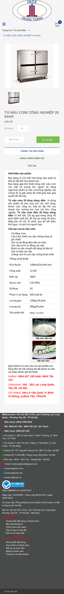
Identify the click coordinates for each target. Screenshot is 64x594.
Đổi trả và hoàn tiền (15, 548)
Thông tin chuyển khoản (17, 554)
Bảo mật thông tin (14, 524)
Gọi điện (49, 139)
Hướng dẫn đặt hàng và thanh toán (22, 521)
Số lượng (8, 128)
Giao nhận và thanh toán (17, 545)
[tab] (32, 151)
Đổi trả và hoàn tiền (15, 533)
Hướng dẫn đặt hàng (16, 542)
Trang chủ (7, 30)
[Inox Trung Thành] (32, 10)
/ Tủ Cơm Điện (19, 30)
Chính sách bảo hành (16, 527)
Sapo (20, 591)
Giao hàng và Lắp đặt (16, 530)
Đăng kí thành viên (15, 551)
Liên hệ (8, 121)
